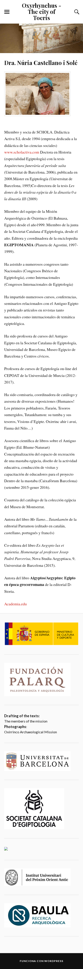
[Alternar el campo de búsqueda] (76, 12)
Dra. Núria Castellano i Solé (40, 62)
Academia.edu (15, 603)
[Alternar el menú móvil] (7, 12)
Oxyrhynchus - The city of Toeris (41, 11)
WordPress (53, 961)
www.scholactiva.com (21, 152)
